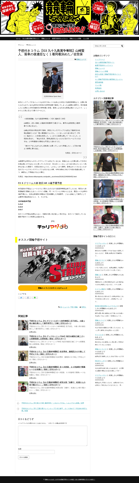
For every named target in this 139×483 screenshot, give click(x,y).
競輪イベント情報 (75, 38)
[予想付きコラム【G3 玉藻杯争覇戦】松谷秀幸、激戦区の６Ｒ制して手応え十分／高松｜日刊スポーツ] (23, 356)
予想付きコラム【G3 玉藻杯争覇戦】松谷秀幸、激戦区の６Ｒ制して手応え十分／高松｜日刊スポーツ (108, 175)
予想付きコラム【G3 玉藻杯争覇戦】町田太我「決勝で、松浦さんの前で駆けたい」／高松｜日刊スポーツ (108, 227)
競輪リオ (98, 275)
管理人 (83, 307)
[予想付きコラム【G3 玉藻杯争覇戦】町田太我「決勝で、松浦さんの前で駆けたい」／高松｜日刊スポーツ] (23, 386)
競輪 (76, 307)
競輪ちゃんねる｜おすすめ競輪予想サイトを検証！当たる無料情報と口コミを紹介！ (70, 479)
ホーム (18, 38)
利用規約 (98, 88)
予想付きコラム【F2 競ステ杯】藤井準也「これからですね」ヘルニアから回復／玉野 (52, 403)
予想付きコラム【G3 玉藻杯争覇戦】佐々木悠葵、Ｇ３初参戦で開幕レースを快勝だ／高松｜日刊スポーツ (108, 201)
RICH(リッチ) (100, 361)
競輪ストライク (100, 349)
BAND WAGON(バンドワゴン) (106, 306)
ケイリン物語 (100, 289)
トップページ (100, 59)
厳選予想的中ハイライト (60, 38)
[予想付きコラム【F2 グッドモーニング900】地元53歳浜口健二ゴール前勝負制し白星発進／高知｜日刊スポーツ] (23, 340)
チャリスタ (99, 335)
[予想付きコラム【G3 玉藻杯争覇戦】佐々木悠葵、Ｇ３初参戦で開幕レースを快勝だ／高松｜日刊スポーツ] (23, 371)
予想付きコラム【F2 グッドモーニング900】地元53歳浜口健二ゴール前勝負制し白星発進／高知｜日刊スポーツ (107, 148)
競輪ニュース (46, 38)
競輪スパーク (100, 320)
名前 (19, 449)
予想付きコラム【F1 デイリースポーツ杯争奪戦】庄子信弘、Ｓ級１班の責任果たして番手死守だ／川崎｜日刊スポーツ (108, 122)
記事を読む (32, 332)
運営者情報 (99, 82)
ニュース (66, 307)
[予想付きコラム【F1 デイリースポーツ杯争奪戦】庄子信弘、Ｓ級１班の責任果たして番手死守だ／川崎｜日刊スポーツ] (23, 325)
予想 (72, 307)
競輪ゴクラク (100, 260)
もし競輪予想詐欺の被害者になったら (109, 79)
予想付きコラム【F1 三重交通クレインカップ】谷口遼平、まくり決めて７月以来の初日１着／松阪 (54, 410)
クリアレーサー (100, 243)
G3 (61, 307)
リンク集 (86, 38)
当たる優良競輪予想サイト (30, 38)
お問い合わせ (100, 91)
